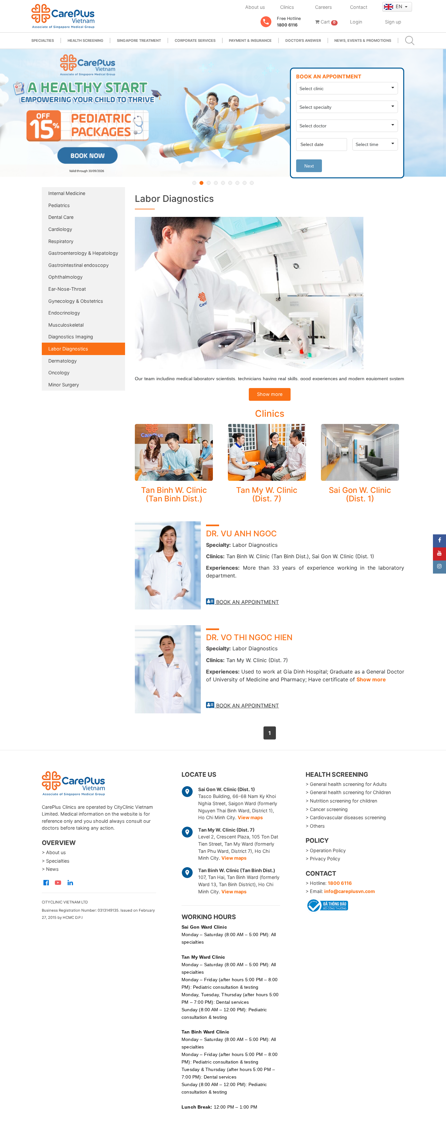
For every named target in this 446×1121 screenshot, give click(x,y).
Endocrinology (64, 313)
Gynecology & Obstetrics (75, 301)
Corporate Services (195, 40)
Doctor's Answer (303, 40)
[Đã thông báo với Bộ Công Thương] (327, 904)
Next (309, 166)
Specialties (42, 40)
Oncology (59, 372)
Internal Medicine (66, 193)
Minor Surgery (63, 384)
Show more (269, 394)
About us (255, 7)
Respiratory (60, 241)
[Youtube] (439, 553)
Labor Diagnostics (68, 348)
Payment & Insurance (250, 40)
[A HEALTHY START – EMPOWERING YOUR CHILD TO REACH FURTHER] (223, 113)
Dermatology (62, 361)
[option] (223, 113)
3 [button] (209, 183)
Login (356, 21)
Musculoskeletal (66, 325)
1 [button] (194, 183)
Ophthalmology (65, 277)
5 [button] (223, 183)
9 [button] (252, 183)
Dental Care (60, 217)
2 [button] (201, 183)
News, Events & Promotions (362, 40)
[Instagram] (439, 567)
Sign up (393, 21)
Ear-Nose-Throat (67, 289)
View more (174, 452)
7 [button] (237, 183)
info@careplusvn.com (349, 891)
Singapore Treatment (139, 40)
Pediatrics (59, 205)
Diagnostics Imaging (70, 336)
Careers (323, 7)
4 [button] (216, 183)
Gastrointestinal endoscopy (78, 265)
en (400, 6)
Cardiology (60, 229)
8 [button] (245, 183)
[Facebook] (439, 540)
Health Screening (86, 40)
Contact (358, 7)
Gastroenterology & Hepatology (83, 253)
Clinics (287, 7)
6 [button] (230, 183)
